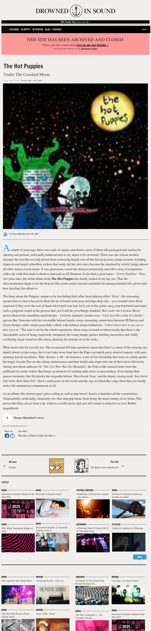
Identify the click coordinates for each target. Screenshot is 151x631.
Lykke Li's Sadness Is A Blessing (127, 528)
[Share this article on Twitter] (12, 435)
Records (14, 29)
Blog (47, 29)
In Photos (37, 29)
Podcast (56, 29)
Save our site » (75, 21)
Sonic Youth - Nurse (45, 614)
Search (144, 29)
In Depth (25, 29)
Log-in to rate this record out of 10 (15, 426)
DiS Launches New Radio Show (16, 581)
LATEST (5, 482)
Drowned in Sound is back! (48, 494)
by (17, 234)
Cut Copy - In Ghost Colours (125, 581)
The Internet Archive (89, 48)
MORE (140, 557)
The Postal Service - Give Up (50, 581)
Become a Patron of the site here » (36, 435)
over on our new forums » (92, 45)
